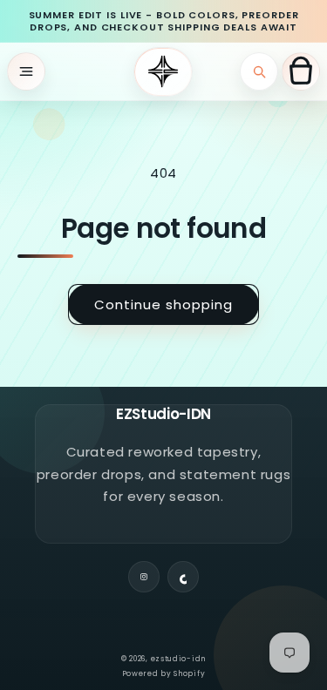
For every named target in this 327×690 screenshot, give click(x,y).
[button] (26, 71)
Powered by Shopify (164, 673)
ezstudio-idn (178, 658)
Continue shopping (163, 304)
